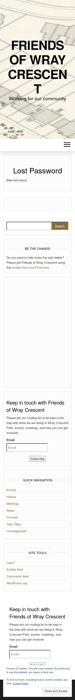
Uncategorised (16, 531)
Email (10, 440)
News (10, 510)
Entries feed (14, 569)
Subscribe (37, 458)
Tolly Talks (13, 524)
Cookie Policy (21, 683)
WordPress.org (16, 583)
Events (11, 490)
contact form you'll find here (30, 267)
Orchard (12, 517)
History (11, 496)
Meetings (12, 503)
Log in (10, 562)
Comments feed (17, 576)
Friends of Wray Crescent (37, 66)
